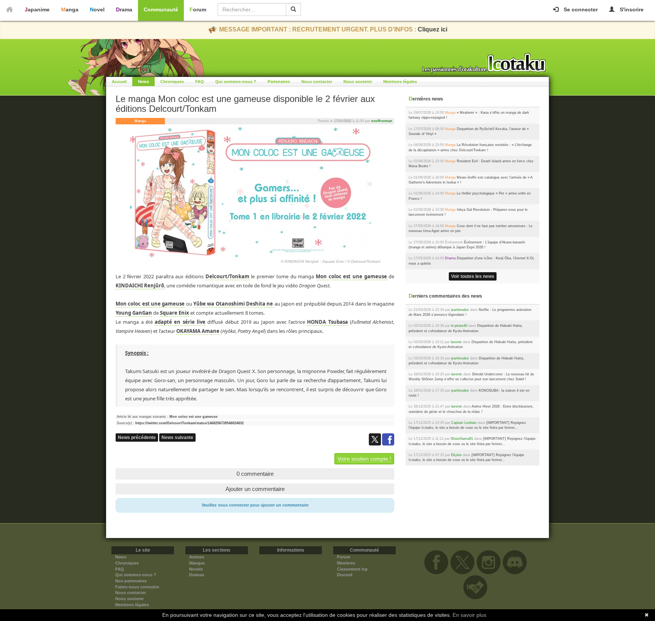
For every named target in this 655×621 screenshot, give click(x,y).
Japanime (37, 9)
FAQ (199, 81)
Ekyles (456, 455)
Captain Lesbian (463, 423)
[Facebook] (388, 439)
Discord (345, 574)
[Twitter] (375, 439)
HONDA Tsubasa (327, 321)
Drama (124, 9)
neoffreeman (381, 121)
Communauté (161, 9)
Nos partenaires (131, 581)
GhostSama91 (462, 439)
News (143, 81)
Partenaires (279, 81)
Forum (198, 9)
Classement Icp (352, 569)
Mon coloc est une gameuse (351, 276)
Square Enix (174, 312)
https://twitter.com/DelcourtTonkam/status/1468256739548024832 (189, 423)
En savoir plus (469, 615)
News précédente (137, 437)
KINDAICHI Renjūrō (140, 285)
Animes (196, 557)
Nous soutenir (357, 81)
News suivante (177, 437)
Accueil (119, 81)
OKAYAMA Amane (197, 331)
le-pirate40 (459, 326)
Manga (69, 9)
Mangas (197, 563)
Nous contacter (316, 81)
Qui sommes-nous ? (235, 81)
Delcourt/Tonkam (227, 276)
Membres (346, 563)
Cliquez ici (432, 29)
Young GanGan (134, 312)
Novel (97, 9)
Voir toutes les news (472, 276)
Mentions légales (400, 81)
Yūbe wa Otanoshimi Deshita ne (233, 303)
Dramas (196, 574)
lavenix (456, 342)
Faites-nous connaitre (137, 587)
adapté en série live (180, 321)
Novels (196, 569)
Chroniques (172, 81)
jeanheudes (460, 310)
